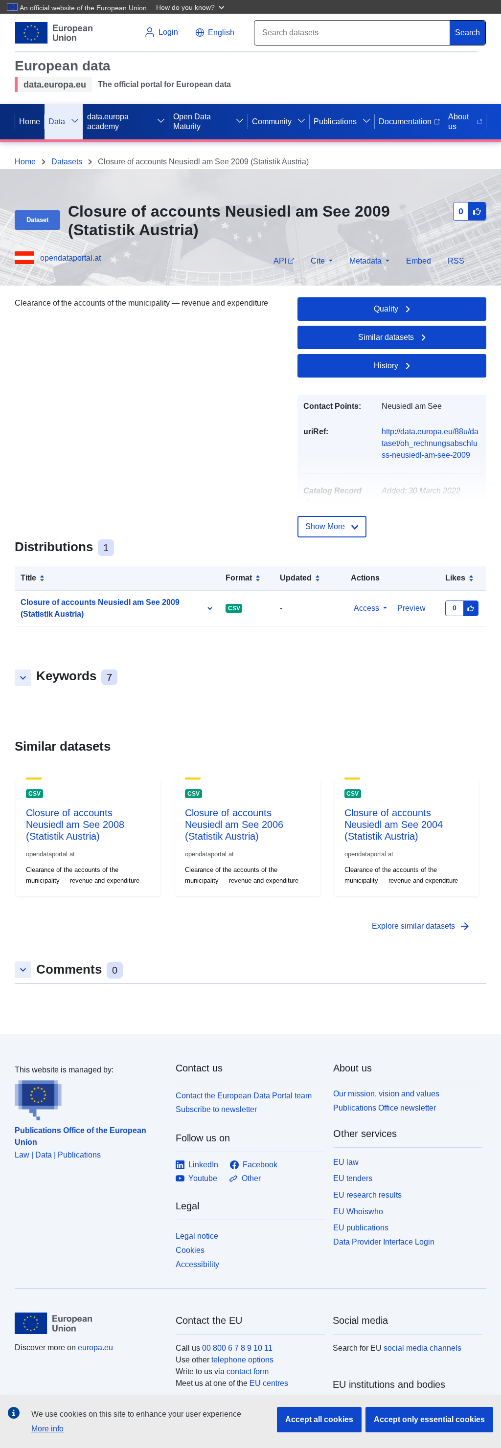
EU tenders (352, 1178)
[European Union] (89, 1323)
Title (28, 578)
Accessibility (197, 1264)
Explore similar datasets (421, 926)
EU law (346, 1162)
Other (251, 1178)
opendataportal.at (70, 258)
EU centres (269, 1383)
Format (239, 578)
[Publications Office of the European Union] (89, 1098)
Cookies (190, 1250)
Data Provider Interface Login (383, 1242)
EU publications (360, 1228)
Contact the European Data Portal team (244, 1096)
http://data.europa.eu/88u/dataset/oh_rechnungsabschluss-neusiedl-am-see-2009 (430, 443)
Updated (296, 578)
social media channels (422, 1348)
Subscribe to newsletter (216, 1109)
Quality (386, 309)
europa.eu (95, 1347)
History (386, 365)
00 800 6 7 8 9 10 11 (237, 1348)
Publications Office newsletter (384, 1108)
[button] (191, 7)
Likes (455, 578)
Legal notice (197, 1236)
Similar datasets (386, 337)
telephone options (242, 1360)
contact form (248, 1371)
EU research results (367, 1195)
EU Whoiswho (358, 1211)
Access (366, 608)
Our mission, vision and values (386, 1094)
